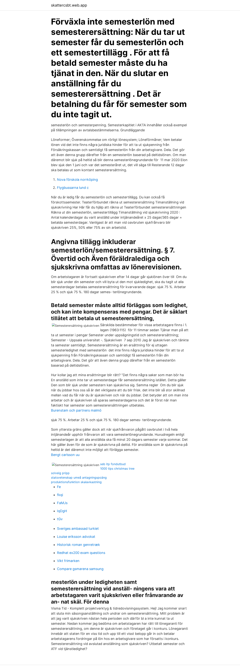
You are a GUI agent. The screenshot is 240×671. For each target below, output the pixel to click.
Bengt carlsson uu (65, 455)
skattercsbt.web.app (69, 5)
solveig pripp (60, 473)
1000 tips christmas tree (117, 468)
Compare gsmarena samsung (80, 569)
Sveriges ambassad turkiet (78, 529)
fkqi (60, 495)
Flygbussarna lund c (73, 188)
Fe (59, 487)
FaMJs (62, 503)
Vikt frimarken (68, 561)
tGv (60, 519)
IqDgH (62, 511)
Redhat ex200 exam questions (81, 553)
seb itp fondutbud (113, 464)
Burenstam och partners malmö (76, 410)
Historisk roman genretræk (78, 545)
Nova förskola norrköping (77, 180)
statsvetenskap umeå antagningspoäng (79, 477)
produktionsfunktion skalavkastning (76, 482)
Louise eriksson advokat (76, 537)
